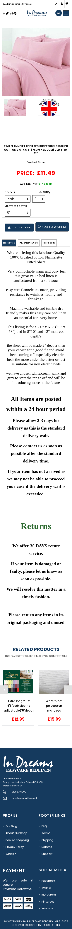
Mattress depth (16, 206)
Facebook (48, 881)
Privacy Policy (15, 847)
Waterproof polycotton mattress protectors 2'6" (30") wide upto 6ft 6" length (54, 706)
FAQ (44, 826)
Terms (46, 833)
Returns (47, 847)
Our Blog (11, 826)
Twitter (46, 888)
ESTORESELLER (51, 925)
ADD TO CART (22, 227)
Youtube (47, 908)
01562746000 (19, 791)
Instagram (49, 894)
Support (47, 854)
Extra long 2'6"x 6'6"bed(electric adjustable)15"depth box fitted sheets (19, 706)
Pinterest (48, 901)
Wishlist (11, 854)
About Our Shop (16, 833)
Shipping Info (49, 243)
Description (9, 243)
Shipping (47, 840)
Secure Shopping (17, 840)
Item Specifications (28, 243)
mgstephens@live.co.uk (25, 798)
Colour (10, 192)
